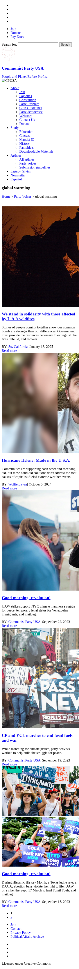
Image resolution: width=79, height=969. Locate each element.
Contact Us (27, 120)
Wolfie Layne (17, 484)
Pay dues (25, 96)
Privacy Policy (21, 932)
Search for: (9, 44)
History (24, 143)
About (15, 88)
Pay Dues (17, 37)
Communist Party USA (24, 622)
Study (15, 128)
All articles (26, 159)
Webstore (25, 116)
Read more (9, 350)
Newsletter (18, 175)
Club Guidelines (30, 108)
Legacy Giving (21, 171)
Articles (16, 155)
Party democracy (31, 112)
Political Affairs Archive (27, 936)
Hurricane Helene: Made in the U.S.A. (36, 460)
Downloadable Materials (36, 151)
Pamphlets (26, 147)
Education (26, 131)
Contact (16, 928)
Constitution (27, 100)
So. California (18, 346)
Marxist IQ (26, 139)
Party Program (29, 104)
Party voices (27, 163)
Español (16, 179)
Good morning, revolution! (26, 597)
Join (13, 29)
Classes (24, 135)
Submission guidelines (34, 167)
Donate (16, 33)
